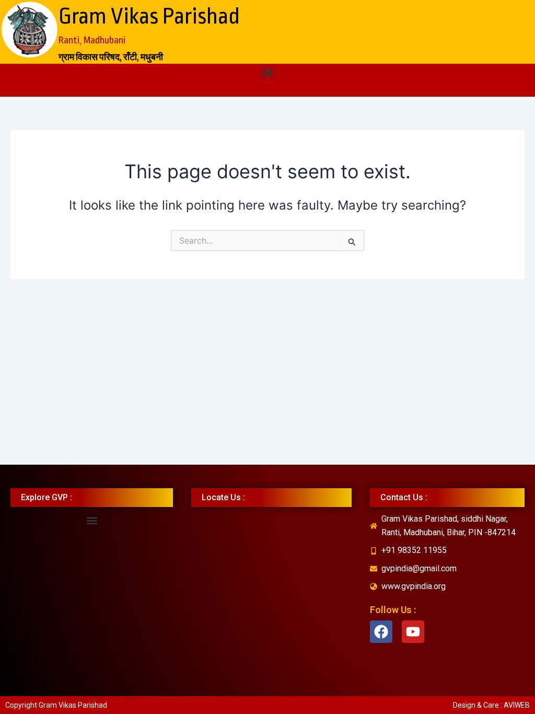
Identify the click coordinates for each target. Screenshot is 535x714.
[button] (267, 72)
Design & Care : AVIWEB (491, 705)
